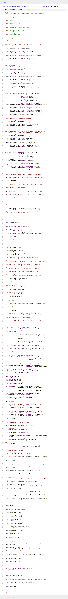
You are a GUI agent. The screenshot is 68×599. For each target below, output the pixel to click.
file (29, 9)
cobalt (3, 6)
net (44, 6)
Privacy (11, 597)
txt (62, 596)
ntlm (47, 6)
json (66, 596)
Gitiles (8, 597)
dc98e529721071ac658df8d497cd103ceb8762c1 (24, 6)
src (41, 6)
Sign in (65, 2)
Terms (15, 597)
